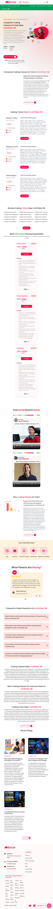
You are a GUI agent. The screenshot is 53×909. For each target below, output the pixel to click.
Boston (7, 880)
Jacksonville (13, 895)
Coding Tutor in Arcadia (25, 217)
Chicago (7, 883)
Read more (26, 838)
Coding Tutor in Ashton (40, 217)
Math (26, 866)
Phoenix (7, 899)
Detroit (21, 888)
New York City (6, 895)
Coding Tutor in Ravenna (10, 217)
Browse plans (5, 9)
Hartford (7, 886)
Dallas (11, 885)
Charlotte (17, 880)
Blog (26, 863)
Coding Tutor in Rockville (40, 214)
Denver (17, 890)
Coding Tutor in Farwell (40, 221)
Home (5, 19)
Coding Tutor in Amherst (40, 219)
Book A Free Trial (28, 102)
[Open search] (44, 2)
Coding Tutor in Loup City (41, 212)
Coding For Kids (32, 756)
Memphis (22, 890)
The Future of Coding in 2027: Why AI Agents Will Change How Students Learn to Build (38, 759)
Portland (22, 885)
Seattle (17, 888)
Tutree (34, 709)
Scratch (9, 124)
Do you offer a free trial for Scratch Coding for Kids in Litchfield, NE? (22, 645)
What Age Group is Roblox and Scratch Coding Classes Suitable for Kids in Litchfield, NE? (23, 627)
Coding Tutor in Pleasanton (11, 214)
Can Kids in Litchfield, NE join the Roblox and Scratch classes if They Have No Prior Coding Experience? (25, 655)
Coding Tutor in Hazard (10, 212)
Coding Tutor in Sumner (25, 221)
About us (27, 855)
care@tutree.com (11, 868)
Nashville (17, 897)
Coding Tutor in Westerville (26, 219)
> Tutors (9, 19)
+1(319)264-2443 (11, 863)
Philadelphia (8, 902)
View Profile (24, 138)
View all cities (28, 872)
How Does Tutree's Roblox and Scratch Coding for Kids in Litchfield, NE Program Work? (24, 636)
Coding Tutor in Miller (9, 219)
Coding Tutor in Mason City (26, 212)
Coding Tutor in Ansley (25, 214)
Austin (11, 892)
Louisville (22, 893)
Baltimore (22, 896)
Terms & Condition (30, 861)
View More (26, 228)
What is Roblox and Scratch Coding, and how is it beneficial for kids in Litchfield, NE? (25, 617)
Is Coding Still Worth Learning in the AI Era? (14, 812)
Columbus (12, 902)
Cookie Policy (28, 869)
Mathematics (7, 756)
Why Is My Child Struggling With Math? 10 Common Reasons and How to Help (13, 759)
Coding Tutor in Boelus (10, 221)
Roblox (9, 153)
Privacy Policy (28, 858)
